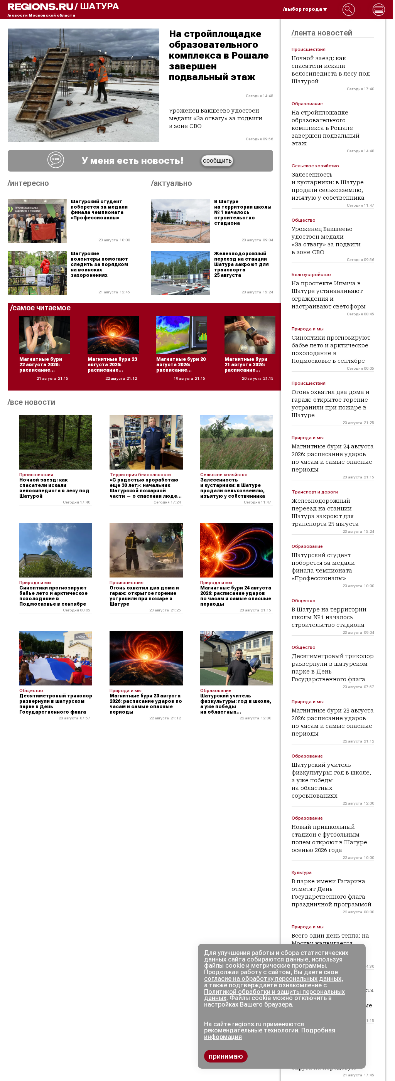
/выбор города (302, 9)
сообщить (217, 160)
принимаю (226, 1056)
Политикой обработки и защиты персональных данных (274, 995)
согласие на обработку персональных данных (272, 978)
